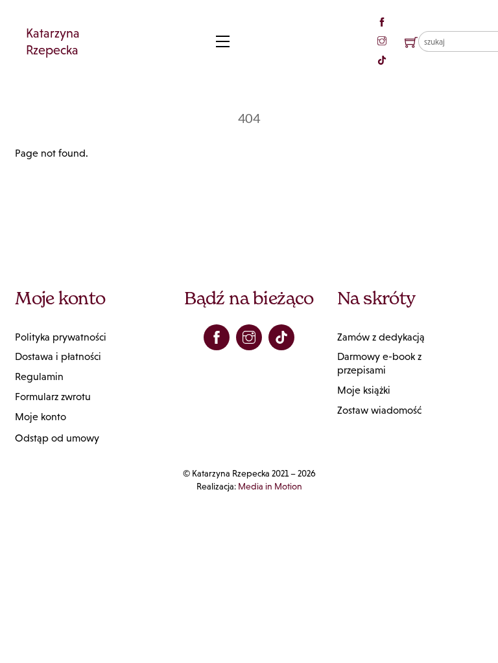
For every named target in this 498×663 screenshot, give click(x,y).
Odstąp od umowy (57, 438)
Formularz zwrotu (53, 396)
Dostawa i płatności (58, 356)
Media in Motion (270, 486)
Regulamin (39, 376)
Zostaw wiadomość (379, 410)
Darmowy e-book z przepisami (379, 363)
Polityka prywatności (60, 337)
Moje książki (363, 390)
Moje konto (40, 416)
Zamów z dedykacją (381, 337)
